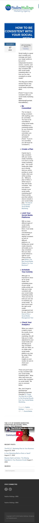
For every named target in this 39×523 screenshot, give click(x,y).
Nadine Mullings (23, 516)
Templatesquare (12, 518)
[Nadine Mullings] (19, 8)
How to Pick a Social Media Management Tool (27, 316)
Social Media (28, 411)
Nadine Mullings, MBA (11, 496)
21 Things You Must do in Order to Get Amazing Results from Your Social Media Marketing (26, 398)
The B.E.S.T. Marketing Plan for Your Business (19, 448)
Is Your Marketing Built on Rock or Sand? (17, 453)
